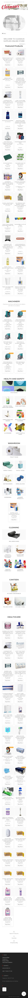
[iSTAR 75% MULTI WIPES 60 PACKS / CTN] (7, 791)
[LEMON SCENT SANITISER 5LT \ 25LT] (7, 72)
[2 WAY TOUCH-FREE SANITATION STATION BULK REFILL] (20, 95)
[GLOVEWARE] (7, 427)
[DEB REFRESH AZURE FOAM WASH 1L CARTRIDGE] (7, 730)
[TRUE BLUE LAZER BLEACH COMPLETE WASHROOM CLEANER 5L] (20, 115)
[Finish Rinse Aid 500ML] (7, 115)
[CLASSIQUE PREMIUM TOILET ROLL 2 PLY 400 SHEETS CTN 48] (20, 625)
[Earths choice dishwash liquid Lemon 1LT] (7, 261)
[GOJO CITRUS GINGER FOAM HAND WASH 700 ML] (7, 218)
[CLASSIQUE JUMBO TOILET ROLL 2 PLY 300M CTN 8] (20, 52)
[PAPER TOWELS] (7, 464)
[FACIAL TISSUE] (20, 464)
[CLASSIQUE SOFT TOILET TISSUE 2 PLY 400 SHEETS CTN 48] (7, 95)
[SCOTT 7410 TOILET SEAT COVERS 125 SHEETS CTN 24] (20, 645)
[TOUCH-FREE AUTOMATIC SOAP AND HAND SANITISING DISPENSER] (7, 833)
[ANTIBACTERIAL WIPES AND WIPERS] (7, 400)
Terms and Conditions (7, 962)
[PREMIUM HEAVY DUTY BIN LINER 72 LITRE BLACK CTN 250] (7, 52)
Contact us (4, 959)
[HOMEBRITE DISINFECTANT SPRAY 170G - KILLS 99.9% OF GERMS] (7, 176)
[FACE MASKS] (14, 386)
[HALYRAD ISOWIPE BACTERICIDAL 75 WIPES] (20, 791)
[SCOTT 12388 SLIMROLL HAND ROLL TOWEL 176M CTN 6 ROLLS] (20, 688)
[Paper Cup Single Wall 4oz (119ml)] (7, 281)
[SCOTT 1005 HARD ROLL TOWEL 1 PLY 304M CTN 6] (7, 709)
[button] (4, 989)
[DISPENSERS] (7, 491)
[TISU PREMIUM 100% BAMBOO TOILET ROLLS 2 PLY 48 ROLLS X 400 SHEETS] (20, 197)
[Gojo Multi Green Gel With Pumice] (20, 157)
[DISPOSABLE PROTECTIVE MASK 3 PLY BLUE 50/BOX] (20, 750)
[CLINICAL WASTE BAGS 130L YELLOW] (7, 873)
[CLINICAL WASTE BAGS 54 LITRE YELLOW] (20, 833)
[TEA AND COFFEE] (7, 601)
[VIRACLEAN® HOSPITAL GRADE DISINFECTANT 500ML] (20, 892)
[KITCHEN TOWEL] (20, 601)
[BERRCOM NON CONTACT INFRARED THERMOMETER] (20, 730)
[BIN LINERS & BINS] (14, 535)
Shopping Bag (14, 942)
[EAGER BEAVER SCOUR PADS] (20, 136)
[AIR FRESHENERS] (7, 478)
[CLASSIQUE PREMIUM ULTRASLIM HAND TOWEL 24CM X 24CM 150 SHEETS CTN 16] (7, 688)
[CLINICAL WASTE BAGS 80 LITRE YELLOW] (20, 854)
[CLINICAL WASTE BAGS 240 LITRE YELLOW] (20, 873)
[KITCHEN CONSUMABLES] (14, 587)
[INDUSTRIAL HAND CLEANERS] (20, 414)
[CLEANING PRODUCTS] (20, 563)
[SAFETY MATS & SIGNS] (20, 427)
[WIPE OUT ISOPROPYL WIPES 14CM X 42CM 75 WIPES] (7, 811)
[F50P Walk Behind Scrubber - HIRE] (20, 356)
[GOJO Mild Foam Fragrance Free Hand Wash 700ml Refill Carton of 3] (7, 136)
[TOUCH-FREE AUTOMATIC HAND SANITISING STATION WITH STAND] (20, 811)
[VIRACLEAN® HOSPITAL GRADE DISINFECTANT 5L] (7, 892)
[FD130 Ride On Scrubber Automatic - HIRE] (20, 336)
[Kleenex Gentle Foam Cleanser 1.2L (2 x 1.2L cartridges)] (20, 281)
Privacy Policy (5, 960)
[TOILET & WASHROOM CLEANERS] (7, 549)
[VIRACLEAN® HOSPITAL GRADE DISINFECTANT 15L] (7, 912)
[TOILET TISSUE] (14, 450)
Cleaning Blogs (5, 957)
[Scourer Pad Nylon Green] (7, 157)
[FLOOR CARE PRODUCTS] (20, 549)
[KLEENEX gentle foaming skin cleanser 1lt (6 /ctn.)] (20, 261)
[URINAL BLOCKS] (20, 478)
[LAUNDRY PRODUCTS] (20, 491)
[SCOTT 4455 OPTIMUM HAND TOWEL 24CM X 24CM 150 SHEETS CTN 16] (20, 665)
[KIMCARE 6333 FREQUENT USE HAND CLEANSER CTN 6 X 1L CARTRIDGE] (20, 709)
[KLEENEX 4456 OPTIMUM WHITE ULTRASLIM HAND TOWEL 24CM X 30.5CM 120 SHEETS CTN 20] (20, 72)
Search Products (14, 933)
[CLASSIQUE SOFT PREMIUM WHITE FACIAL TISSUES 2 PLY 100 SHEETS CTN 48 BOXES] (7, 238)
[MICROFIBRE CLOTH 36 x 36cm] (20, 218)
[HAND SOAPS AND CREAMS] (7, 414)
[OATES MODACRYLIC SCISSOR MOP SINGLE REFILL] (20, 238)
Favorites (14, 938)
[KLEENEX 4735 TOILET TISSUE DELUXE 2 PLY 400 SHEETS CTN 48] (7, 625)
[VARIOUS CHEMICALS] (7, 563)
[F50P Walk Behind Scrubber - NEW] (7, 336)
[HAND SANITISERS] (20, 400)
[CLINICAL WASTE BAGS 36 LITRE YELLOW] (7, 197)
